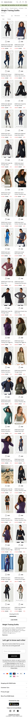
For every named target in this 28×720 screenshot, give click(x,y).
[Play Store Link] (13, 689)
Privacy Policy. (18, 654)
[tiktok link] (17, 697)
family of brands (16, 649)
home (2, 8)
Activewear (21, 8)
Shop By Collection (13, 8)
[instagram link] (10, 697)
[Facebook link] (13, 697)
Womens (6, 8)
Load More (13, 603)
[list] (13, 5)
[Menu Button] (2, 2)
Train (26, 8)
